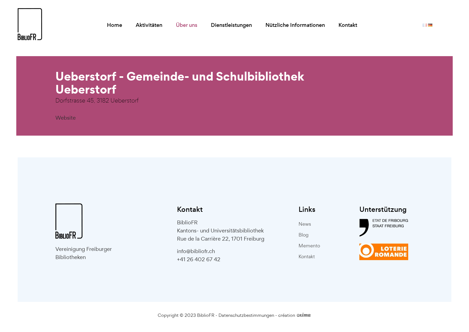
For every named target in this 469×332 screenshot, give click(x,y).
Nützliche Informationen (295, 25)
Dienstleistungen (231, 25)
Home (114, 25)
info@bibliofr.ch (196, 251)
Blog (304, 235)
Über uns (186, 25)
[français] (425, 25)
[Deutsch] (430, 25)
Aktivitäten (149, 25)
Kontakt (347, 25)
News (305, 224)
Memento (309, 245)
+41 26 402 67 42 (198, 259)
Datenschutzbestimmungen (246, 315)
